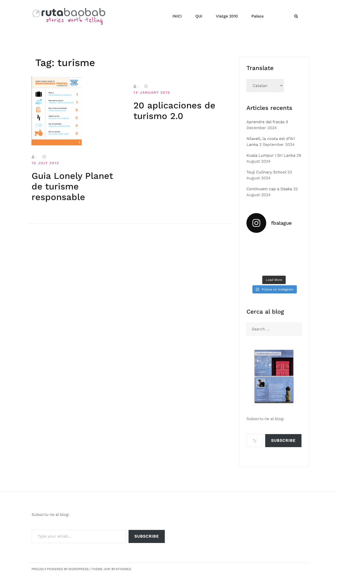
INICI (177, 16)
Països (257, 16)
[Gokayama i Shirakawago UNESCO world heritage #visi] (254, 266)
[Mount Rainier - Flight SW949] (274, 266)
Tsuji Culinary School (266, 172)
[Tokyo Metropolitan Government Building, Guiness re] (293, 266)
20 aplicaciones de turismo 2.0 (174, 110)
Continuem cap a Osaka (269, 188)
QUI (198, 16)
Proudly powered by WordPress (60, 569)
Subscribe (283, 440)
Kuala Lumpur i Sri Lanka (270, 155)
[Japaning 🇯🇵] (293, 255)
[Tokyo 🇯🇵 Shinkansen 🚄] (274, 255)
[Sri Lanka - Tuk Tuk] (254, 243)
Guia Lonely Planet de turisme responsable (72, 186)
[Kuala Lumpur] (274, 243)
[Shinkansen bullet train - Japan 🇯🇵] (293, 243)
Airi (107, 569)
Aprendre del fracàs (265, 121)
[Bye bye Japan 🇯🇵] (254, 255)
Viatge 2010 (227, 16)
